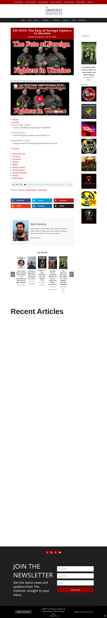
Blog (73, 20)
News (29, 20)
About (23, 20)
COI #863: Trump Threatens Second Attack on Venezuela (54, 382)
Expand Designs (87, 612)
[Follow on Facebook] (55, 552)
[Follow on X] (47, 552)
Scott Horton (18, 2)
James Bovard (43, 2)
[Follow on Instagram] (51, 552)
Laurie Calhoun (30, 2)
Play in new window (27, 190)
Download (42, 190)
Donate (65, 20)
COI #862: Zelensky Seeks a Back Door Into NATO (53, 454)
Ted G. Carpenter (56, 2)
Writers (90, 2)
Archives (56, 20)
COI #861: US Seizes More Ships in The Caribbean (53, 526)
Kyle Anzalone (69, 2)
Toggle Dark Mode (23, 612)
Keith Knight (80, 2)
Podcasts (45, 20)
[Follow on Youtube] (59, 552)
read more (53, 390)
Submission (82, 20)
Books (36, 20)
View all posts (36, 238)
